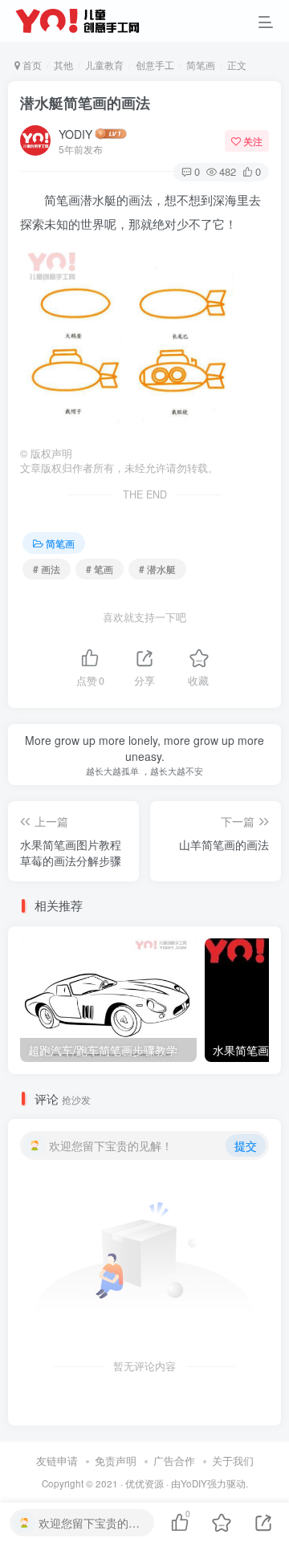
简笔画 (200, 64)
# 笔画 (99, 569)
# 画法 (46, 569)
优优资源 (144, 1483)
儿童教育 (104, 64)
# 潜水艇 (157, 569)
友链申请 (57, 1460)
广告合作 (174, 1460)
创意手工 (155, 64)
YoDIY (194, 1483)
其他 (63, 64)
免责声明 (115, 1460)
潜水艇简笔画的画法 (85, 102)
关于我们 (233, 1460)
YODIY (75, 134)
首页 (31, 64)
